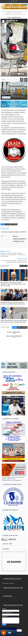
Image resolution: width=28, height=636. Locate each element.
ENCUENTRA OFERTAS (8, 583)
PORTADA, (9, 94)
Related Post (5, 266)
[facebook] (11, 1)
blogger (14, 327)
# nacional (7, 224)
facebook (24, 327)
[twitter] (14, 1)
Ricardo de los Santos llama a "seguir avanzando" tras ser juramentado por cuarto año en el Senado (13, 284)
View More (24, 266)
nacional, (4, 94)
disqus (19, 327)
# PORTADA (14, 224)
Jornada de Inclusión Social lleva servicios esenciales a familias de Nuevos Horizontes (13, 303)
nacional (4, 270)
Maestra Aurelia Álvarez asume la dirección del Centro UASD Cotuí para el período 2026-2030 (14, 321)
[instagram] (16, 1)
